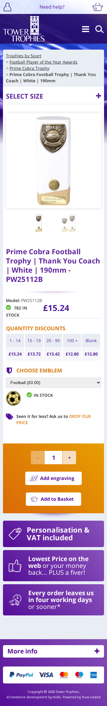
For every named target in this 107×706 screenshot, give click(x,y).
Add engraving (57, 478)
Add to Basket (57, 499)
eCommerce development (27, 697)
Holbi (57, 697)
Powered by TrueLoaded (81, 697)
